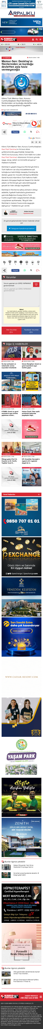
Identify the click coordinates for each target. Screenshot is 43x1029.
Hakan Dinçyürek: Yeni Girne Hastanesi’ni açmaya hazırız (23, 866)
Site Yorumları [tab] (11, 330)
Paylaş (15, 132)
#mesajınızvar (13, 214)
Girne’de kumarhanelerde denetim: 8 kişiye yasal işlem (26, 874)
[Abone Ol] (34, 138)
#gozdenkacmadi (28, 213)
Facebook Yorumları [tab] (31, 330)
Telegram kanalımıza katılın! (22, 228)
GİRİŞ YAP (36, 284)
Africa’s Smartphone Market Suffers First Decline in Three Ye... (26, 981)
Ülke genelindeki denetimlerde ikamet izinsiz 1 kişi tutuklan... (27, 973)
